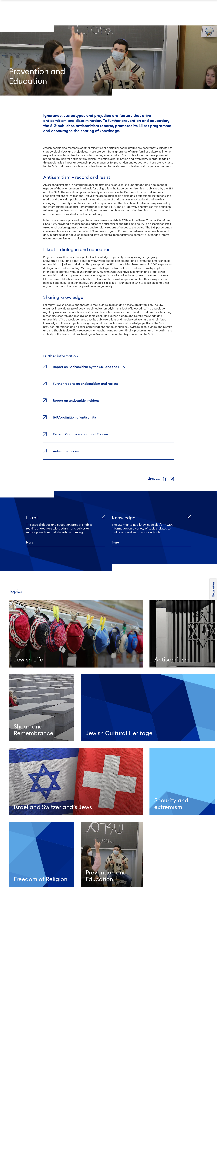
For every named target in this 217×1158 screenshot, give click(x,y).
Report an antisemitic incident (76, 400)
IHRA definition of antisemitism (76, 417)
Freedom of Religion (40, 879)
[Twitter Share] (172, 479)
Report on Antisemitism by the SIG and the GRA (89, 367)
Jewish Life (28, 659)
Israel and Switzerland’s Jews (53, 807)
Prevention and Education (106, 875)
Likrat (32, 517)
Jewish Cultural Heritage (119, 733)
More (29, 542)
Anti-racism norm (66, 451)
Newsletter (213, 589)
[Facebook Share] (165, 479)
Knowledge (123, 517)
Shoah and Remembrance (33, 729)
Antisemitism (172, 659)
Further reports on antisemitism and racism (85, 384)
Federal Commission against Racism (80, 434)
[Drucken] (149, 479)
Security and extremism (171, 803)
